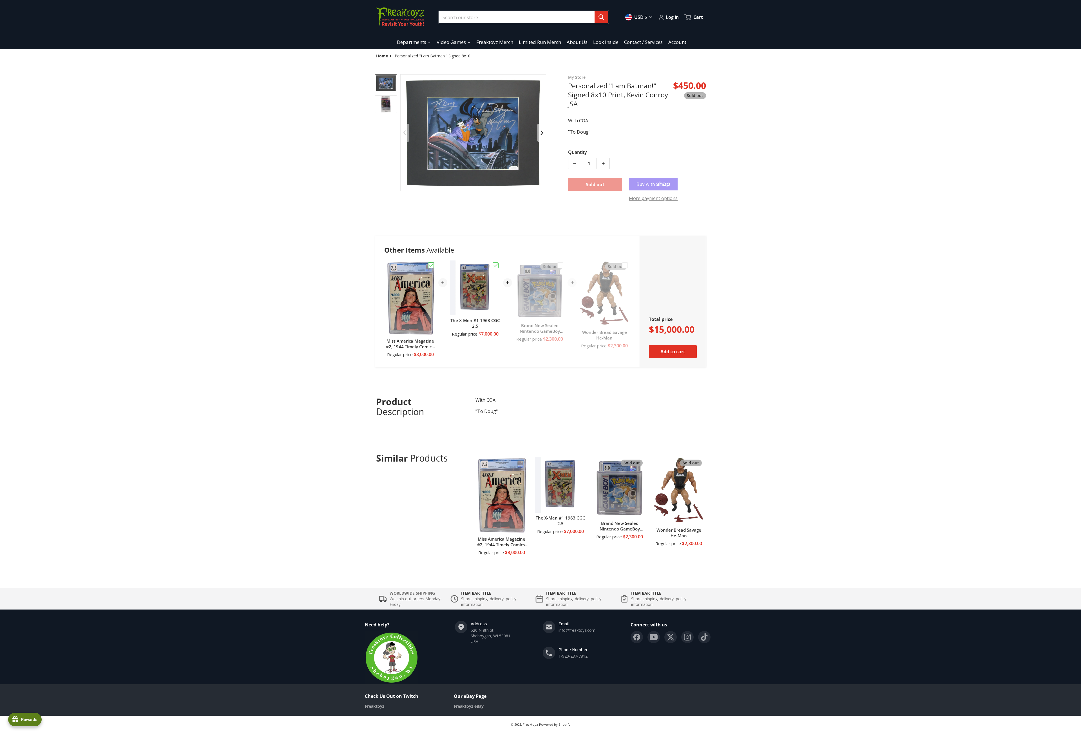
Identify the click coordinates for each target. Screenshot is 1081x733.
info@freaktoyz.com (577, 630)
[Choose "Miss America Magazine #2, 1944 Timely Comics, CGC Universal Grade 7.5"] (431, 265)
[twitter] (670, 637)
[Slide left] (405, 133)
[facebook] (637, 637)
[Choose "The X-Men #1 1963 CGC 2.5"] (496, 265)
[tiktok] (704, 637)
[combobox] (521, 17)
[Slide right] (541, 133)
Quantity (577, 152)
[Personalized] (386, 83)
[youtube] (653, 637)
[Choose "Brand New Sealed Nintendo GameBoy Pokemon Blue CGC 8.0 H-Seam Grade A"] (560, 265)
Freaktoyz (530, 724)
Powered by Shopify (554, 724)
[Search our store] (601, 17)
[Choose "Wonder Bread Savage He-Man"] (625, 265)
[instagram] (687, 637)
